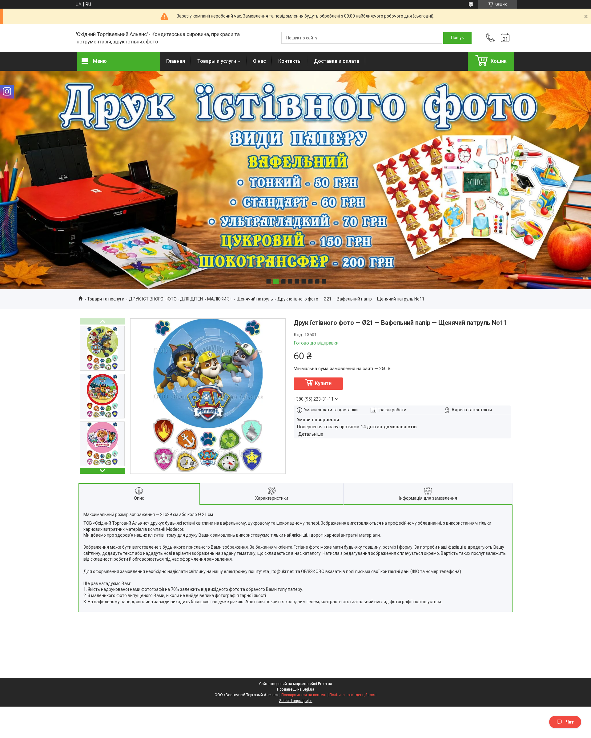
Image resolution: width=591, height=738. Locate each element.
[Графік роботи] (505, 38)
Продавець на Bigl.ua (295, 689)
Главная (175, 61)
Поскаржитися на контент (304, 695)
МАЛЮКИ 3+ (219, 298)
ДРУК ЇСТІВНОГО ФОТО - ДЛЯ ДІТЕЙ (166, 298)
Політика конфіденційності (352, 695)
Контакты (290, 61)
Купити (323, 383)
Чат (570, 722)
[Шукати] (457, 38)
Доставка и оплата (336, 61)
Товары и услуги (216, 61)
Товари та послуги (105, 298)
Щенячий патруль (255, 298)
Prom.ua (325, 684)
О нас (259, 61)
